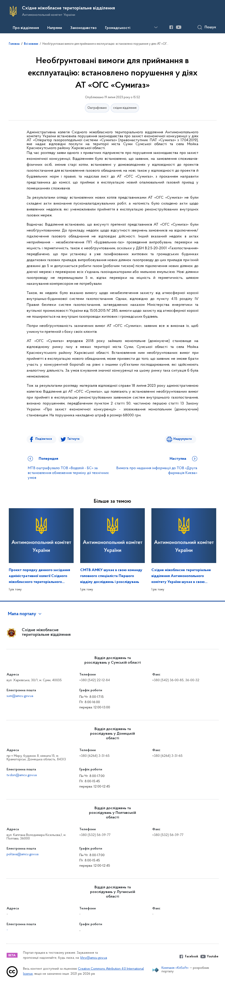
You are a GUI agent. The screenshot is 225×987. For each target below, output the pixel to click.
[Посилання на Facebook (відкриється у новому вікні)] (171, 27)
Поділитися (43, 439)
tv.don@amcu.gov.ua (22, 775)
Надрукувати (182, 439)
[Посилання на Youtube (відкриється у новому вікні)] (178, 27)
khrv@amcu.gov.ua (93, 958)
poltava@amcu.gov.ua (22, 854)
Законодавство (83, 28)
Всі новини (31, 44)
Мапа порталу (22, 614)
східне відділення (124, 108)
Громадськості (117, 28)
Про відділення (26, 28)
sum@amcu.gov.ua (20, 696)
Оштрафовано (97, 108)
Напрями (54, 28)
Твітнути (73, 439)
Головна (14, 44)
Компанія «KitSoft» (175, 968)
